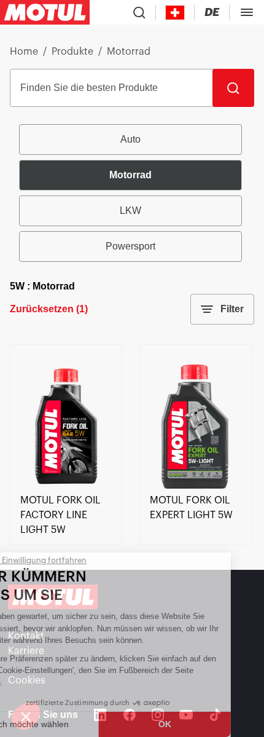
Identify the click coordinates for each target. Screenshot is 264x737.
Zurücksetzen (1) (49, 309)
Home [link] (24, 52)
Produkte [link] (72, 52)
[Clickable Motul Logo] (45, 12)
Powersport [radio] (130, 246)
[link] (66, 486)
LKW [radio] (130, 210)
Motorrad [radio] (130, 175)
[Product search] (139, 12)
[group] (132, 193)
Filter (232, 309)
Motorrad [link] (128, 52)
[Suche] (233, 88)
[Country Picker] (175, 13)
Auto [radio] (130, 139)
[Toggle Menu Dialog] (246, 12)
